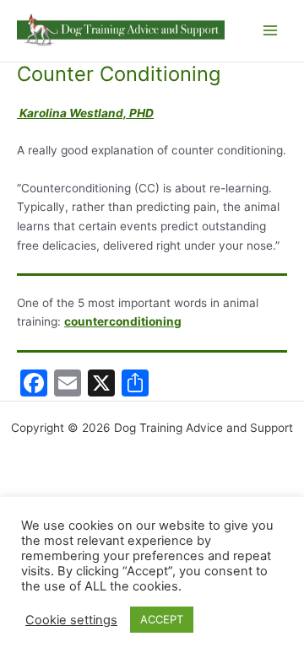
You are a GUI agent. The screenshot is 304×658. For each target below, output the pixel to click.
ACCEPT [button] (161, 619)
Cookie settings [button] (71, 620)
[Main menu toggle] (270, 30)
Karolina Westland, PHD (85, 113)
